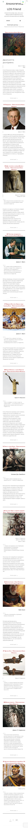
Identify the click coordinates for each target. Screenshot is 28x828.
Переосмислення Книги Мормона (14, 32)
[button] (27, 1)
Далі (17, 820)
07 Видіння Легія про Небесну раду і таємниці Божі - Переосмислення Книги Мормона (13, 305)
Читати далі (14, 98)
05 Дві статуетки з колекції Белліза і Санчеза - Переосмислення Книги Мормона (14, 167)
